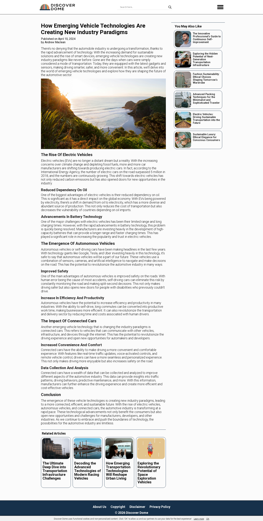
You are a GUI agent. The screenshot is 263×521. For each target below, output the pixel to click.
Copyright (118, 507)
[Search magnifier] (169, 7)
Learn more (199, 519)
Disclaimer (137, 507)
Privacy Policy (160, 507)
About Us (99, 507)
